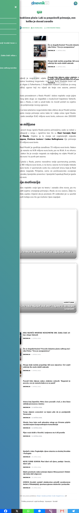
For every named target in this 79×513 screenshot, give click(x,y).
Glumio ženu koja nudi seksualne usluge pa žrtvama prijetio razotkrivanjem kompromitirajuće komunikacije (46, 423)
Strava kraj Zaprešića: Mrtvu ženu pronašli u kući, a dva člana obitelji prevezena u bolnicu (46, 403)
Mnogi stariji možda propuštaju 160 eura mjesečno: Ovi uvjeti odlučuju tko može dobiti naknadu (46, 366)
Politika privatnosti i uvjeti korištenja (32, 501)
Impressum (48, 501)
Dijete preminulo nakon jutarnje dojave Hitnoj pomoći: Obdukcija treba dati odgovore (46, 473)
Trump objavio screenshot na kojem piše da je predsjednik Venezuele (46, 413)
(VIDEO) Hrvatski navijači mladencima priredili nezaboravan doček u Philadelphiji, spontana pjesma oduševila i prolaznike (46, 483)
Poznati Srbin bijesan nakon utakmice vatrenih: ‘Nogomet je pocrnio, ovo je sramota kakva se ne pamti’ (46, 382)
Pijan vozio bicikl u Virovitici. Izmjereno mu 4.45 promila (44, 433)
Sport (39, 12)
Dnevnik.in (26, 28)
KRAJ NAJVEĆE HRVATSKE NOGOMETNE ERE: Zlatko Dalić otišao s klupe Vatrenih (46, 334)
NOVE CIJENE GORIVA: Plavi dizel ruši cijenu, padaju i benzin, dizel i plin (46, 463)
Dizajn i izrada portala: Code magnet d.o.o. (51, 496)
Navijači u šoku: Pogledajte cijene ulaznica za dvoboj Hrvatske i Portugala (46, 452)
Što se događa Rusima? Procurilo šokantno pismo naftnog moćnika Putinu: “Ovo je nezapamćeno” (46, 350)
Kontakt (55, 501)
